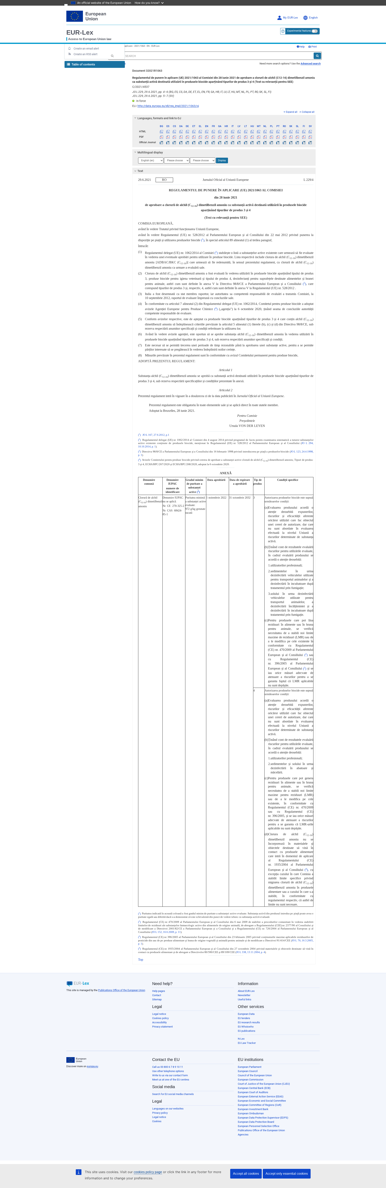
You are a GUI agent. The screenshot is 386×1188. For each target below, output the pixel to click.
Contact (156, 995)
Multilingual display (150, 152)
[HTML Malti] (258, 131)
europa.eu (92, 1066)
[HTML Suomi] (304, 131)
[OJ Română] (284, 142)
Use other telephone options (168, 1071)
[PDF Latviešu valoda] (239, 137)
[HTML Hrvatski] (226, 131)
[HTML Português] (278, 131)
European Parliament (249, 1066)
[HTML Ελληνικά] (200, 131)
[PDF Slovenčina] (291, 137)
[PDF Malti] (258, 137)
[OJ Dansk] (181, 142)
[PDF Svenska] (310, 137)
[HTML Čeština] (174, 131)
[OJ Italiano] (233, 142)
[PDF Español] (168, 137)
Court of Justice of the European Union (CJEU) (264, 1083)
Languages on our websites (168, 1108)
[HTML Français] (213, 131)
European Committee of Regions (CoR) (259, 1104)
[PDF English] (207, 137)
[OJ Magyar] (252, 142)
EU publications (246, 1030)
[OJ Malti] (258, 142)
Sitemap (157, 999)
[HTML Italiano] (233, 131)
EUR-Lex (79, 32)
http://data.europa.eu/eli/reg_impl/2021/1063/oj (168, 106)
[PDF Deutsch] (187, 137)
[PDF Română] (284, 137)
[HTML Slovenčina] (291, 131)
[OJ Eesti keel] (194, 142)
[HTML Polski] (271, 131)
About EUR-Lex (246, 990)
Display (222, 160)
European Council (248, 1071)
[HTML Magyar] (252, 131)
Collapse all (308, 112)
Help (302, 46)
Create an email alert (86, 48)
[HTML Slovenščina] (297, 131)
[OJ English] (207, 142)
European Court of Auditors (253, 1092)
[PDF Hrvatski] (226, 137)
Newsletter (244, 995)
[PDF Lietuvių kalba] (245, 137)
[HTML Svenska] (310, 131)
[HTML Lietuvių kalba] (245, 131)
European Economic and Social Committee (262, 1100)
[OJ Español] (168, 142)
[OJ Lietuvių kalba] (245, 142)
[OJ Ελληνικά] (200, 142)
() (202, 240)
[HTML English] (207, 131)
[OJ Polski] (271, 142)
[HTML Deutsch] (187, 131)
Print (314, 46)
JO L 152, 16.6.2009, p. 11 (166, 932)
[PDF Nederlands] (265, 137)
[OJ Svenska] (310, 142)
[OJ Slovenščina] (297, 142)
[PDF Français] (213, 137)
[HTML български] (161, 131)
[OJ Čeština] (174, 142)
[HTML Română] (284, 131)
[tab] (224, 118)
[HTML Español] (168, 131)
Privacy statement (162, 1026)
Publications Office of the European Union (121, 990)
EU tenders (244, 1018)
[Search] (317, 56)
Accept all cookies (246, 1173)
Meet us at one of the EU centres (170, 1079)
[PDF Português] (278, 137)
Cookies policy (160, 1018)
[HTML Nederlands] (265, 131)
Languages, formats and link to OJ (159, 118)
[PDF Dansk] (181, 137)
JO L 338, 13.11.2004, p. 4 (250, 952)
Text (140, 171)
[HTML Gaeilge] (220, 131)
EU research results (249, 1022)
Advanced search (311, 63)
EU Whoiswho (246, 1026)
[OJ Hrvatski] (226, 142)
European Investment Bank (253, 1109)
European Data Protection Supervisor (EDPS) (263, 1117)
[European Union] (76, 1060)
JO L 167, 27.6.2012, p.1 (156, 435)
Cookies (156, 1121)
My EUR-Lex (290, 17)
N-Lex (241, 1038)
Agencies (243, 1134)
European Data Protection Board (256, 1121)
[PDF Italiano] (233, 137)
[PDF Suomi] (304, 137)
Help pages (158, 990)
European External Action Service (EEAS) (260, 1096)
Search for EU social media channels (173, 1094)
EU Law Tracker (247, 1042)
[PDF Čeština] (174, 137)
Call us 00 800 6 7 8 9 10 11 (167, 1066)
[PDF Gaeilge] (220, 137)
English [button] (313, 17)
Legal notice (159, 1013)
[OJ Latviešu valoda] (239, 142)
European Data (246, 1013)
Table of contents (83, 64)
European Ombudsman (251, 1113)
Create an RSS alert (86, 54)
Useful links (244, 999)
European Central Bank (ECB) (254, 1088)
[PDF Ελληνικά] (200, 137)
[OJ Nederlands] (265, 142)
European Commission (250, 1079)
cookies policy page (148, 1172)
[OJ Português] (278, 142)
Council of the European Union (255, 1075)
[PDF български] (161, 137)
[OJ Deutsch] (187, 142)
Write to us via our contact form (170, 1075)
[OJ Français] (213, 142)
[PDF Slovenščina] (297, 137)
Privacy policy (160, 1112)
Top (140, 959)
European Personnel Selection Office (258, 1126)
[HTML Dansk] (181, 131)
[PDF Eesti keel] (194, 137)
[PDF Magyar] (252, 137)
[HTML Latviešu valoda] (239, 131)
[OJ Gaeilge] (220, 142)
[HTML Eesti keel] (194, 131)
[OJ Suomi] (304, 142)
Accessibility (159, 1022)
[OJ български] (161, 142)
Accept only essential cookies (287, 1173)
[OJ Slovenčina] (291, 142)
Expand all (291, 112)
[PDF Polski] (271, 137)
